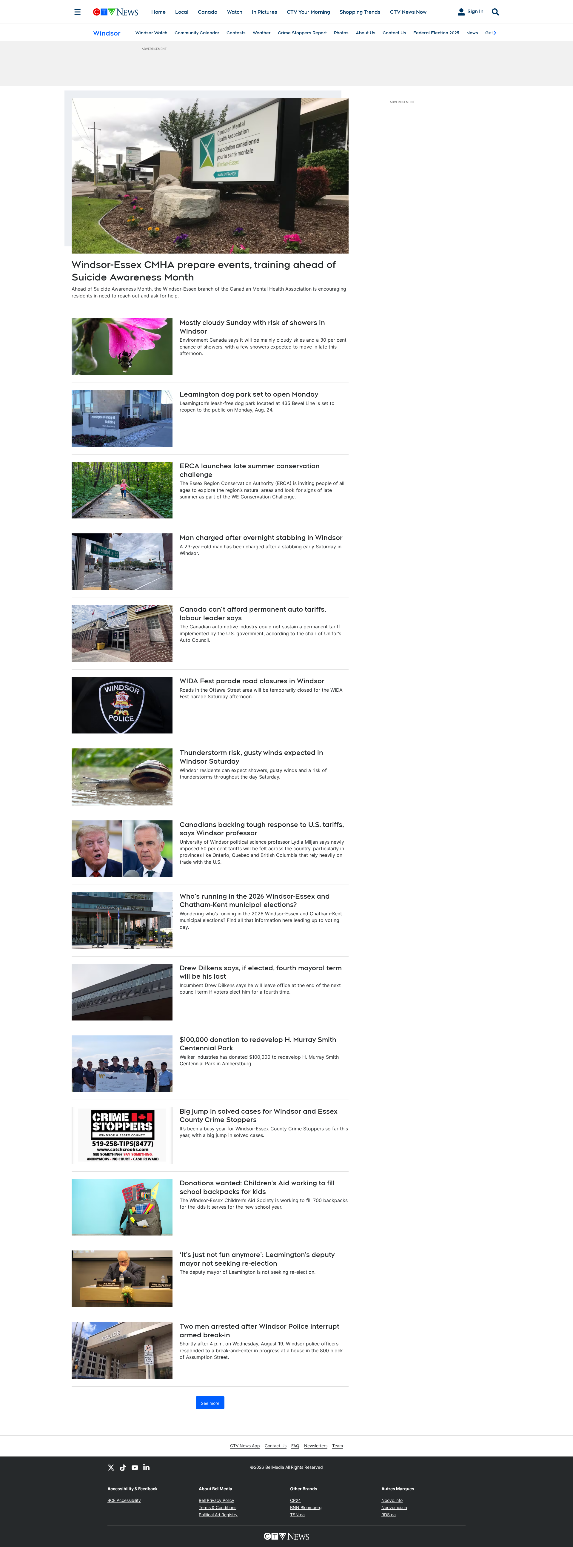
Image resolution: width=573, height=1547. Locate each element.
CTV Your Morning (308, 12)
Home (158, 12)
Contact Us (394, 32)
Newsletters (315, 1445)
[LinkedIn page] (146, 1467)
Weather (262, 32)
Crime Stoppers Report (302, 32)
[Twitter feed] (111, 1467)
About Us (365, 32)
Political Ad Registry (218, 1514)
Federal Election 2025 (436, 32)
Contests (236, 32)
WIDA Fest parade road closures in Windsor (252, 681)
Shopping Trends (360, 12)
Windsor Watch (151, 32)
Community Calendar (197, 32)
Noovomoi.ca (394, 1507)
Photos (341, 32)
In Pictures (264, 12)
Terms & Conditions (217, 1507)
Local (181, 12)
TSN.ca (297, 1514)
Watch (234, 12)
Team (337, 1445)
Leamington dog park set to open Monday (249, 394)
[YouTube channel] (134, 1467)
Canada (208, 12)
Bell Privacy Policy (216, 1500)
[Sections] (78, 12)
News (472, 32)
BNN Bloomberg (306, 1507)
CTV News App (245, 1445)
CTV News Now (408, 12)
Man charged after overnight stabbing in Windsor (261, 537)
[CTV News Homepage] (115, 12)
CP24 (295, 1500)
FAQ (295, 1445)
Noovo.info (392, 1500)
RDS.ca (388, 1514)
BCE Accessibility (124, 1500)
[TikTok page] (123, 1467)
